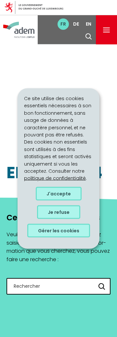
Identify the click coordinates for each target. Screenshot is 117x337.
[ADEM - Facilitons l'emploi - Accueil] (19, 29)
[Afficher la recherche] (88, 36)
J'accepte (58, 193)
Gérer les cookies (58, 230)
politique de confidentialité (55, 178)
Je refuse (59, 212)
